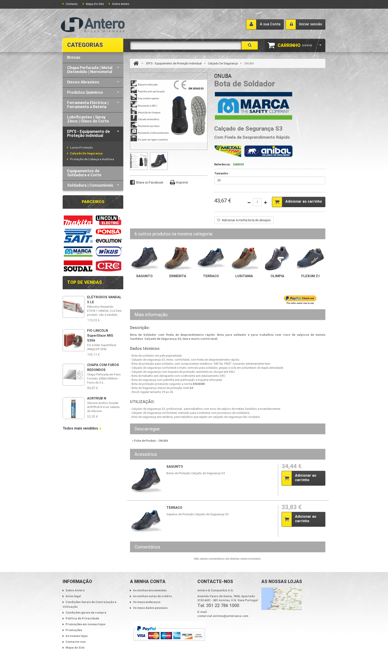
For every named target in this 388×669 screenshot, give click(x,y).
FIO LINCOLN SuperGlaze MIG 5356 (100, 335)
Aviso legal (73, 596)
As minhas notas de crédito (152, 596)
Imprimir (182, 182)
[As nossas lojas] (281, 598)
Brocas (73, 57)
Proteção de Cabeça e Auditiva (92, 159)
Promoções (74, 630)
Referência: (222, 164)
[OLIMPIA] (277, 257)
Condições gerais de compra (86, 612)
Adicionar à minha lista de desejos (246, 220)
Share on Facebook (149, 182)
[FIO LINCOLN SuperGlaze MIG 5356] (73, 340)
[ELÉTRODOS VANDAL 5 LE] (73, 307)
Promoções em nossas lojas (85, 624)
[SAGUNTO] (144, 257)
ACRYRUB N (96, 398)
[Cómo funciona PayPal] (169, 633)
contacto (72, 4)
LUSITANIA (244, 276)
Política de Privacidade (82, 618)
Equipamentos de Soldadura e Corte (84, 173)
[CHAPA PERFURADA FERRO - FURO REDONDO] (73, 375)
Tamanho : (222, 173)
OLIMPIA (277, 276)
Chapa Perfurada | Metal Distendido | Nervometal (89, 69)
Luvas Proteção (81, 147)
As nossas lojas (77, 636)
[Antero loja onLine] (93, 25)
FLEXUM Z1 (310, 276)
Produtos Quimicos (85, 92)
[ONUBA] (159, 161)
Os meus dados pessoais (150, 608)
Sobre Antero (120, 4)
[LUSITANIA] (244, 257)
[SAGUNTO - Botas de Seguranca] (146, 480)
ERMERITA (177, 276)
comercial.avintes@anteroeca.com (222, 616)
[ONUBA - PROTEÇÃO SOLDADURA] (139, 161)
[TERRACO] (210, 257)
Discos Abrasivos (83, 82)
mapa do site (95, 4)
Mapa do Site (75, 647)
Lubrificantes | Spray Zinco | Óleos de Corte (88, 119)
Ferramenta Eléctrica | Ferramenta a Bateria (87, 104)
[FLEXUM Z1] (310, 257)
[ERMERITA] (177, 257)
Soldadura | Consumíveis (90, 185)
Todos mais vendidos (80, 428)
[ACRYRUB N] (73, 408)
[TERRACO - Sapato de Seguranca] (146, 521)
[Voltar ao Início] (136, 63)
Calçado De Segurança (86, 153)
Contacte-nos (76, 641)
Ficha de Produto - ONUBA (150, 440)
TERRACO (211, 276)
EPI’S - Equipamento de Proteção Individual (88, 133)
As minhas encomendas (150, 590)
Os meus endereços (146, 602)
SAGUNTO (144, 276)
